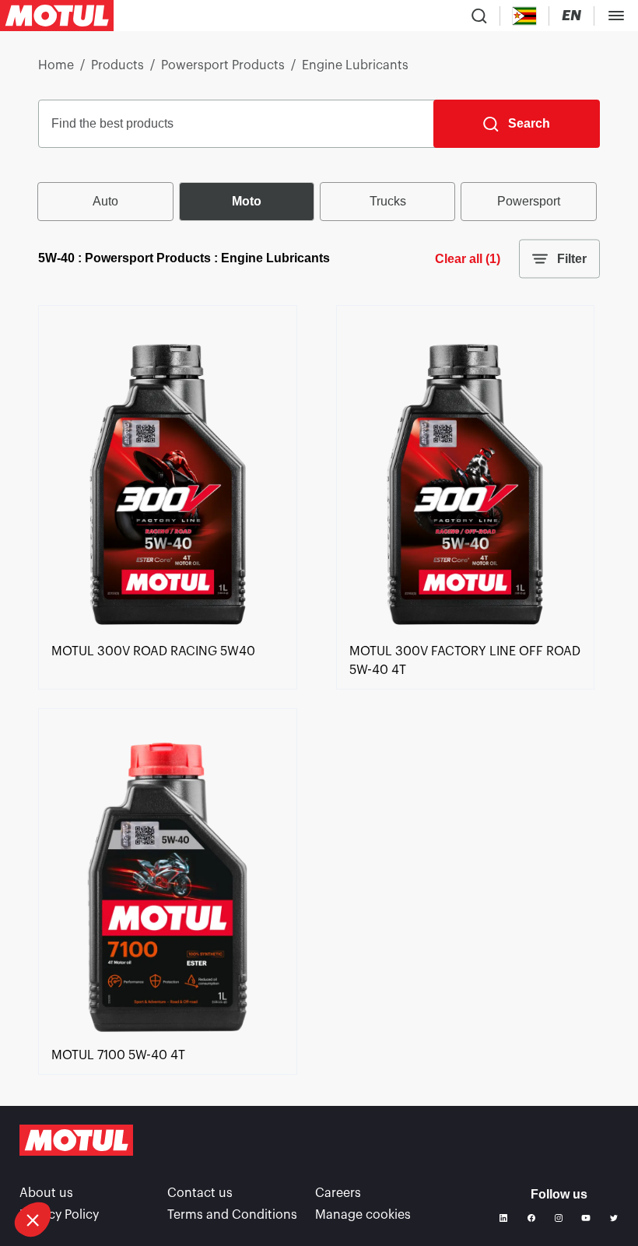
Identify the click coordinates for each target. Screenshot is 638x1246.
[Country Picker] (524, 16)
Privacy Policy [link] (59, 1215)
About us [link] (46, 1193)
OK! (261, 1167)
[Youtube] (586, 1218)
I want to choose (97, 1167)
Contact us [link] (200, 1193)
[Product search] (479, 15)
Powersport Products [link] (223, 65)
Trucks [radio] (388, 201)
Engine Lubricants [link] (355, 65)
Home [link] (56, 65)
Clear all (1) (467, 258)
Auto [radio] (105, 201)
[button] (32, 1219)
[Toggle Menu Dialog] (616, 15)
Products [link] (117, 65)
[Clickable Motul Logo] (57, 15)
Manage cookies (363, 1215)
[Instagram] (559, 1218)
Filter (572, 258)
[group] (319, 201)
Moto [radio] (246, 201)
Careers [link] (338, 1193)
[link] (167, 633)
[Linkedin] (503, 1218)
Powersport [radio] (528, 201)
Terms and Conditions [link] (232, 1215)
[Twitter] (614, 1218)
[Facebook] (531, 1218)
